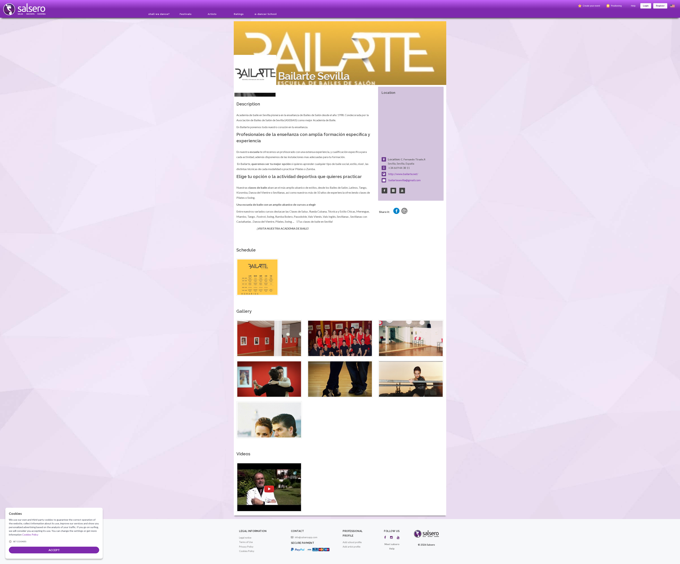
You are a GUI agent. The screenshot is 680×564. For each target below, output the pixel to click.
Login (645, 6)
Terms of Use (246, 542)
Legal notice (245, 537)
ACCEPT (54, 550)
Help (633, 6)
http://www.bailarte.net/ (403, 174)
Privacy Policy (246, 546)
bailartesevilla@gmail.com (404, 180)
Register (660, 6)
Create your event (591, 6)
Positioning (616, 6)
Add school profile (352, 542)
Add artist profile (351, 546)
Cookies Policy (246, 551)
